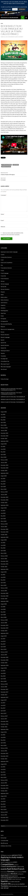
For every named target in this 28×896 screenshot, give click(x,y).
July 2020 (3, 606)
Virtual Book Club (5, 361)
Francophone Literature (6, 268)
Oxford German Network (7, 877)
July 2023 (3, 510)
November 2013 (4, 820)
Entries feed (3, 837)
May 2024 (3, 483)
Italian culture (4, 297)
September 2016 (4, 729)
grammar (16, 871)
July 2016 (3, 734)
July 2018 (3, 670)
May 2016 (3, 740)
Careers (2, 254)
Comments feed (4, 840)
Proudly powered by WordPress (7, 894)
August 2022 (4, 540)
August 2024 (4, 475)
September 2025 (4, 441)
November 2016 (4, 724)
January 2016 (4, 750)
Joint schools (3, 874)
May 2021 (3, 580)
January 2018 (4, 686)
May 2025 (3, 451)
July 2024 (3, 478)
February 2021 (4, 588)
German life (3, 286)
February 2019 (4, 652)
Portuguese (3, 318)
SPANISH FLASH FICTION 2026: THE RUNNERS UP (13, 399)
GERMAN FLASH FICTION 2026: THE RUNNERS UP (13, 396)
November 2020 (4, 596)
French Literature (4, 871)
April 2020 (3, 614)
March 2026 (3, 425)
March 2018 (3, 681)
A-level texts (9, 855)
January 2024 (4, 494)
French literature (5, 278)
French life (3, 276)
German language (5, 284)
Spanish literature (5, 345)
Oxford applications (13, 876)
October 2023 (4, 502)
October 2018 (4, 662)
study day (13, 884)
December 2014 (4, 785)
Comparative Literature (6, 257)
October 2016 (4, 726)
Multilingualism (4, 310)
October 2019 (4, 630)
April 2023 (3, 518)
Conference (16, 864)
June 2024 (3, 481)
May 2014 (3, 804)
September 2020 (4, 601)
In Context (3, 179)
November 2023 (4, 499)
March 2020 (3, 617)
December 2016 (4, 721)
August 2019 (4, 636)
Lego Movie (15, 164)
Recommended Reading (6, 324)
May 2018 (3, 676)
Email (2, 220)
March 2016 (3, 745)
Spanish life (3, 342)
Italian (2, 294)
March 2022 (3, 553)
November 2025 (4, 435)
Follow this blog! (5, 379)
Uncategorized (4, 358)
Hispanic (3, 292)
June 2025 (3, 449)
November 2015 (4, 756)
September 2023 (4, 505)
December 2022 (4, 529)
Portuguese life (4, 321)
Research (3, 326)
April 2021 (3, 582)
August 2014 (4, 796)
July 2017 (3, 702)
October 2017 (4, 694)
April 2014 (3, 806)
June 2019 (3, 641)
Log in (2, 835)
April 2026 (3, 422)
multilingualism (20, 873)
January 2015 (4, 782)
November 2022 (4, 532)
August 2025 (4, 443)
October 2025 (4, 438)
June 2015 (3, 769)
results (5, 879)
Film (2, 23)
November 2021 (4, 564)
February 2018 (4, 684)
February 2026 (4, 427)
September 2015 (4, 761)
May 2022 (3, 548)
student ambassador (15, 881)
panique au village (6, 166)
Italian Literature (5, 300)
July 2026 (3, 414)
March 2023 (3, 521)
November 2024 (4, 467)
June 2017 (3, 705)
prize (2, 879)
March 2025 (3, 457)
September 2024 (4, 473)
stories (9, 881)
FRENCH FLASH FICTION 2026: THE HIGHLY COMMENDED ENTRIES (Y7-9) (11, 393)
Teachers (3, 353)
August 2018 (4, 668)
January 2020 (4, 622)
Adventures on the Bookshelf (9, 17)
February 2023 (4, 524)
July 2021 (3, 574)
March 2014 (3, 809)
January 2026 (4, 430)
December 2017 (4, 689)
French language (4, 273)
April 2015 (3, 774)
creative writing (20, 866)
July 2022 (3, 542)
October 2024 (4, 470)
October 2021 (4, 566)
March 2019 (3, 649)
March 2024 (3, 489)
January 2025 (4, 462)
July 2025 (3, 446)
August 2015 (4, 764)
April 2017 (3, 710)
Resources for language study (7, 329)
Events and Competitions (6, 262)
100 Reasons (4, 855)
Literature (3, 308)
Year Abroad (4, 369)
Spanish (2, 340)
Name (2, 214)
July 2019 (3, 638)
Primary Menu (26, 17)
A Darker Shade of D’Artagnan (8, 173)
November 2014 (4, 788)
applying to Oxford (17, 855)
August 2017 (4, 700)
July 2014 (3, 798)
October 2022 (4, 534)
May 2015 (3, 772)
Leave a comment (19, 36)
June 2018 (3, 673)
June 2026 (3, 417)
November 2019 (4, 628)
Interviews (20, 871)
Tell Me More (22, 9)
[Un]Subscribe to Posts (6, 845)
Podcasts (15, 877)
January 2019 (4, 654)
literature (14, 874)
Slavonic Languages (5, 337)
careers (15, 862)
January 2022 (4, 558)
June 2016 (3, 737)
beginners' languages (5, 862)
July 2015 (3, 766)
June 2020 (3, 609)
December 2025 (4, 433)
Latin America (4, 302)
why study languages (23, 886)
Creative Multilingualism (8, 866)
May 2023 (3, 516)
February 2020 (4, 620)
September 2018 (4, 665)
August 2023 (4, 507)
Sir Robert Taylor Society (16, 879)
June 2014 (3, 801)
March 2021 (3, 585)
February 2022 (4, 556)
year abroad (4, 888)
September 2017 (4, 697)
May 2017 (3, 708)
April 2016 (3, 742)
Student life (3, 348)
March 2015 (3, 777)
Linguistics (8, 874)
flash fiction (12, 869)
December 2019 (4, 625)
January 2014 (4, 814)
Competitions (7, 864)
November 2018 (4, 660)
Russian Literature (5, 334)
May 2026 (3, 419)
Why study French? (5, 364)
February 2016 (4, 748)
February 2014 (4, 812)
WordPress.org (4, 843)
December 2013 (4, 817)
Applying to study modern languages (9, 252)
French (2, 270)
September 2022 (4, 537)
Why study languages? (6, 366)
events (4, 869)
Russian (2, 332)
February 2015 (4, 780)
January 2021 (4, 590)
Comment (4, 195)
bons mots (11, 862)
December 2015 (4, 753)
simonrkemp (11, 36)
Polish (2, 316)
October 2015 (4, 758)
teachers (22, 884)
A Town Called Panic (6, 164)
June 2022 (3, 545)
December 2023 (4, 497)
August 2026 (4, 411)
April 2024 (3, 486)
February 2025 (4, 459)
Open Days (3, 313)
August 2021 (4, 572)
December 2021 (4, 561)
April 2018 (3, 678)
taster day (17, 884)
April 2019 (3, 646)
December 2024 (4, 465)
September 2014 (4, 793)
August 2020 (4, 604)
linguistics (3, 305)
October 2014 (4, 790)
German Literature (5, 289)
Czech (2, 260)
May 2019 (3, 644)
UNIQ (10, 886)
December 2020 (4, 593)
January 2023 (4, 526)
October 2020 (4, 598)
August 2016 (4, 732)
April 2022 (3, 550)
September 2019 (4, 633)
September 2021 (4, 569)
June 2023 (3, 513)
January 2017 (4, 718)
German (2, 281)
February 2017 (4, 716)
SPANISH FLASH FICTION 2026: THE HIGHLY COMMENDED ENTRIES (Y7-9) (11, 389)
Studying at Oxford (5, 350)
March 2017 (3, 713)
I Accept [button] (15, 9)
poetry (18, 877)
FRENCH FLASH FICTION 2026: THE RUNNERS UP (13, 402)
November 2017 (4, 692)
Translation (3, 356)
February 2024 (4, 491)
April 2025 (3, 454)
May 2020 (3, 612)
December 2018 (4, 657)
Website (3, 226)
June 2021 (3, 577)
